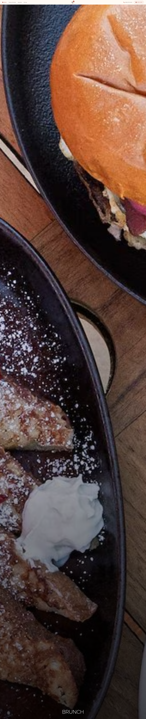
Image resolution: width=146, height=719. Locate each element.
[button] (139, 2)
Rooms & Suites (12, 2)
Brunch (73, 711)
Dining (25, 2)
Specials (20, 2)
